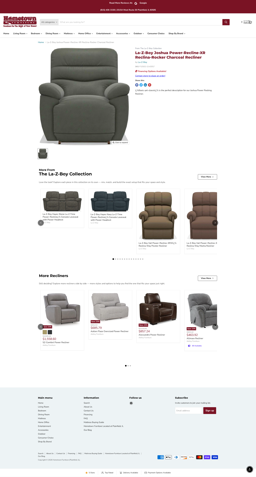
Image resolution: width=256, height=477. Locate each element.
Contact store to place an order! (150, 75)
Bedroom (36, 33)
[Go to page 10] (133, 259)
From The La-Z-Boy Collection (148, 48)
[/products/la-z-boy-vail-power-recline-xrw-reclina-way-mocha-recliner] (206, 215)
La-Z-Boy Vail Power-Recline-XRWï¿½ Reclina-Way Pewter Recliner (157, 244)
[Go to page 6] (124, 259)
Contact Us (88, 410)
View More (206, 176)
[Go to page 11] (136, 259)
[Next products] (215, 223)
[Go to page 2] (115, 259)
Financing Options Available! (151, 71)
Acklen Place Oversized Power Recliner (110, 331)
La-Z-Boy (142, 62)
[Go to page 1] (113, 259)
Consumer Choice (156, 33)
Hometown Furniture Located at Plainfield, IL (103, 426)
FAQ (86, 418)
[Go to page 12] (138, 259)
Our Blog (88, 430)
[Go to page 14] (142, 259)
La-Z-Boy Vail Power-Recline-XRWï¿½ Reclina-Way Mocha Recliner (205, 244)
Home (6, 33)
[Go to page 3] (117, 259)
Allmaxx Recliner (195, 338)
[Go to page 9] (131, 259)
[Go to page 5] (122, 259)
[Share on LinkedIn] (145, 85)
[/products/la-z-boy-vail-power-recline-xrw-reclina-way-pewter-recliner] (158, 216)
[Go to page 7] (126, 259)
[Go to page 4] (120, 259)
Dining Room (52, 33)
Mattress (68, 33)
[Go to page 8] (129, 259)
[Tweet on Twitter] (141, 85)
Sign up (209, 410)
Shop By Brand (176, 33)
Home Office (84, 33)
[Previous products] (41, 223)
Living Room (19, 33)
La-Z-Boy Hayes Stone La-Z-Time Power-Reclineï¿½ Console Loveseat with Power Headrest (60, 217)
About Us (88, 406)
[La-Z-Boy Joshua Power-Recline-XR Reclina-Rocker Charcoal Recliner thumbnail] (43, 153)
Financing (88, 414)
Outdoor (138, 33)
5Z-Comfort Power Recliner (56, 342)
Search (87, 403)
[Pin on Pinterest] (149, 85)
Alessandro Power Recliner (152, 334)
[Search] (226, 22)
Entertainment (103, 33)
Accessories (122, 33)
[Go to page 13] (140, 259)
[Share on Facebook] (136, 85)
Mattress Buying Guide (94, 422)
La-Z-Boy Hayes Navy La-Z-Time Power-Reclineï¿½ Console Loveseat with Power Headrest (108, 217)
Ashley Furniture (49, 345)
